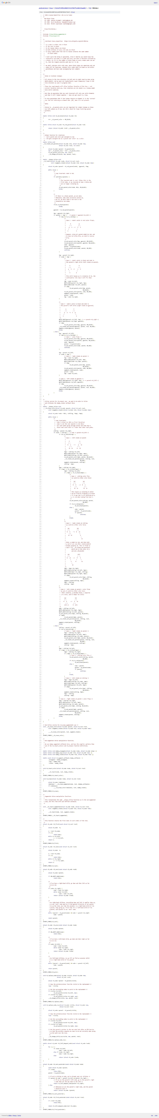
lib (90, 8)
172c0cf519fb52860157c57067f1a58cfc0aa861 (70, 8)
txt (152, 1115)
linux (51, 8)
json (156, 1115)
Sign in (155, 2)
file (73, 12)
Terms (19, 1115)
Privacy (14, 1115)
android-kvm (43, 8)
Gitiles (10, 1115)
